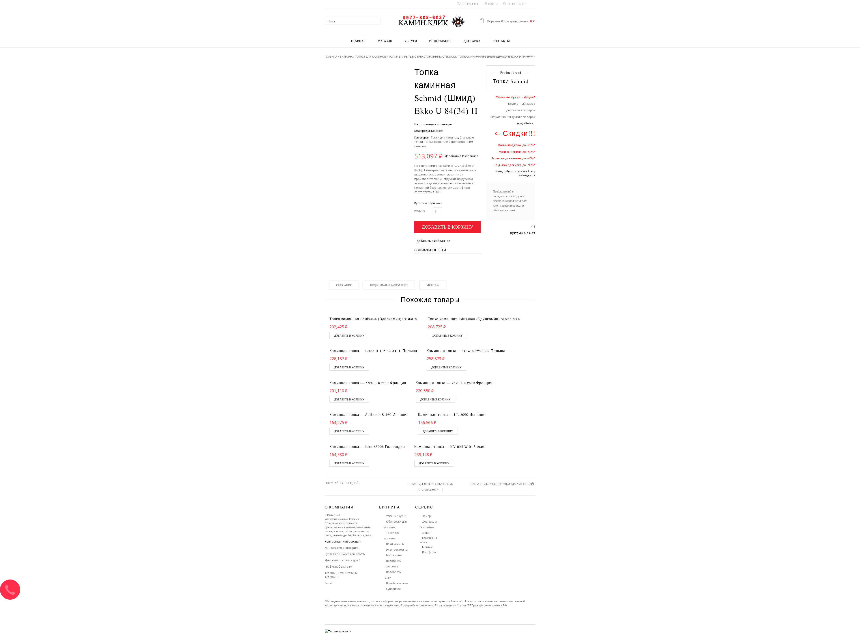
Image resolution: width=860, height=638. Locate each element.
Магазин (385, 41)
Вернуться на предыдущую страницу (505, 56)
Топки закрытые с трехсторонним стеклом (422, 56)
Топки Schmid (511, 81)
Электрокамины (397, 549)
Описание (344, 285)
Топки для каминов (370, 56)
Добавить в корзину (447, 227)
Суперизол (393, 589)
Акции (426, 533)
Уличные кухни (396, 516)
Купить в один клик (428, 203)
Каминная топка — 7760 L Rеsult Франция (367, 382)
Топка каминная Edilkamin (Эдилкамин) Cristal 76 (373, 318)
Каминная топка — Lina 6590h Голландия (367, 446)
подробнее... (526, 123)
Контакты (501, 41)
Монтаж (432, 285)
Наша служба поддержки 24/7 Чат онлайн (503, 484)
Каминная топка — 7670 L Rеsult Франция (454, 382)
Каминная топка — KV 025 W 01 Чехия (450, 446)
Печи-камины (395, 544)
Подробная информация (389, 285)
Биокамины (394, 555)
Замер (426, 516)
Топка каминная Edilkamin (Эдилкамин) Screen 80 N (474, 318)
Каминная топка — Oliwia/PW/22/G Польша (466, 350)
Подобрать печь (397, 583)
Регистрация (517, 4)
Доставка (472, 41)
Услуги (410, 41)
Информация (440, 41)
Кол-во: (420, 211)
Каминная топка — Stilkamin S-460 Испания (369, 414)
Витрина (346, 56)
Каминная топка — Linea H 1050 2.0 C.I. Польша (373, 350)
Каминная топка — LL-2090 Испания (452, 414)
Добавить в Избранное (461, 156)
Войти (493, 4)
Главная (358, 41)
